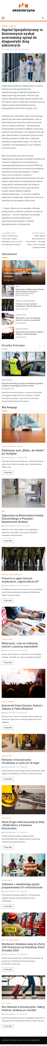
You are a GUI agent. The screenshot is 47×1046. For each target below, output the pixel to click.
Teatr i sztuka (6, 1003)
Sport (17, 286)
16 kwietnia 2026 (8, 389)
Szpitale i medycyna (9, 26)
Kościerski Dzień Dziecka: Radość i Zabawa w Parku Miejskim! (30, 333)
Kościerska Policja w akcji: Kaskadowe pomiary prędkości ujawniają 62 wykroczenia (22, 384)
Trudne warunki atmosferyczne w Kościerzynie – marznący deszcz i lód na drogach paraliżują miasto (35, 241)
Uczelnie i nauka (21, 315)
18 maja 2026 (21, 323)
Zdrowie (27, 269)
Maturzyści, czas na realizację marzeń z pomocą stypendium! (28, 319)
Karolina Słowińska (23, 49)
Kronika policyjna (7, 380)
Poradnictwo (18, 269)
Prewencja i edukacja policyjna (25, 301)
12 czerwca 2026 (22, 309)
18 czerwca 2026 (22, 295)
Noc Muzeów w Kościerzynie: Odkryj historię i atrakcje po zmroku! (23, 1008)
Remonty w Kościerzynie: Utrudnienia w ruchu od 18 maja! (20, 761)
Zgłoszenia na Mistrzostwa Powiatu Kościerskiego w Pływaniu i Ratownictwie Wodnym (30, 291)
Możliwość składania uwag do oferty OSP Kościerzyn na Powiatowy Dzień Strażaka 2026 (23, 947)
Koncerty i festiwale (22, 329)
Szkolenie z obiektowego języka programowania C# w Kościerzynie (22, 886)
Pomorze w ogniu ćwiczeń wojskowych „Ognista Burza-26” (28, 305)
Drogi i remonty (6, 756)
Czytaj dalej (8, 472)
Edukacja (8, 269)
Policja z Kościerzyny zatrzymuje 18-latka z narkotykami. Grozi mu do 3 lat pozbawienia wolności (12, 240)
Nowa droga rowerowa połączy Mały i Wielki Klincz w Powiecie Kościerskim (23, 825)
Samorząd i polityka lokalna (10, 940)
